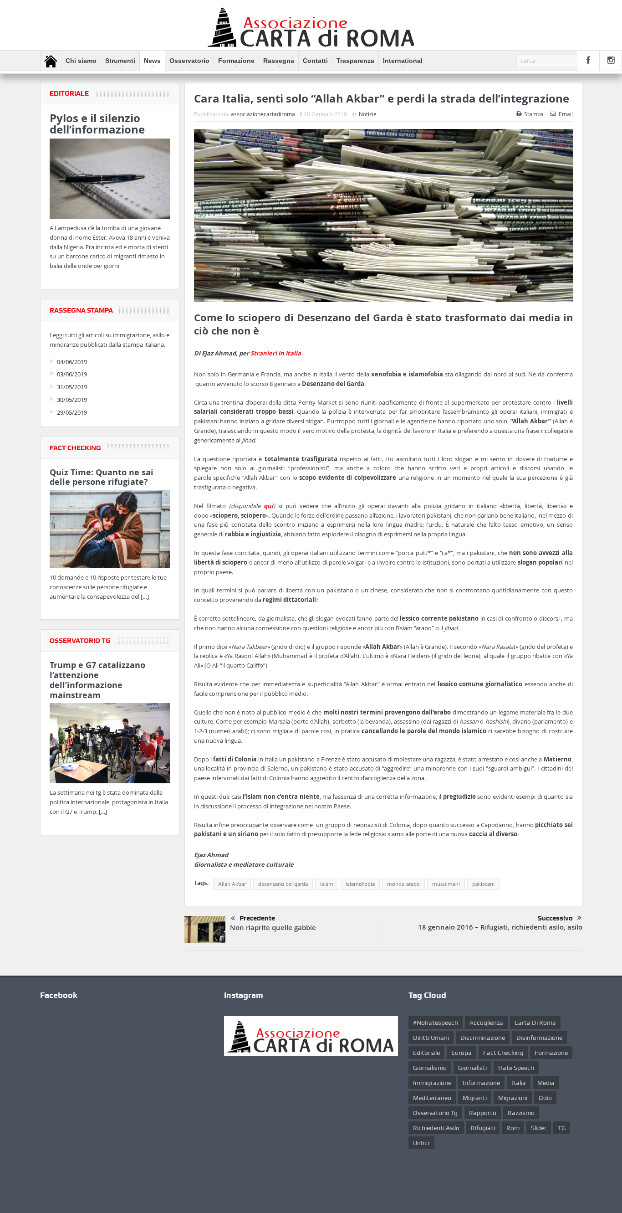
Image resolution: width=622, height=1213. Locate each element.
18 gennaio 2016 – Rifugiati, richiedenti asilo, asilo (500, 927)
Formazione (236, 60)
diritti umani (431, 1037)
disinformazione (539, 1037)
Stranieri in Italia (275, 353)
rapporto (482, 1112)
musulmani (446, 884)
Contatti (315, 60)
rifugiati (483, 1127)
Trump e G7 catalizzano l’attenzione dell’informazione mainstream (97, 679)
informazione (481, 1082)
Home (51, 61)
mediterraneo (432, 1097)
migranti (475, 1097)
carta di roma (535, 1022)
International (403, 60)
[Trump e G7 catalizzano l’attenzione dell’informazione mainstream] (110, 744)
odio (545, 1097)
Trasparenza (355, 60)
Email (566, 114)
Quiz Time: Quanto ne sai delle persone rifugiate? (101, 477)
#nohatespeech (435, 1022)
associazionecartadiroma (263, 114)
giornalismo (430, 1067)
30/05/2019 (72, 400)
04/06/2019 (72, 362)
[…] (145, 596)
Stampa (534, 114)
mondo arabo (403, 884)
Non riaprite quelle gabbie (273, 927)
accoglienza (486, 1022)
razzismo (521, 1112)
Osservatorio (189, 60)
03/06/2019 (72, 374)
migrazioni (512, 1097)
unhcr (421, 1142)
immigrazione (432, 1082)
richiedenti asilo (436, 1127)
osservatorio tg (435, 1112)
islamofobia (360, 884)
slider (538, 1127)
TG (562, 1127)
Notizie (368, 114)
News (152, 60)
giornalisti (472, 1067)
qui (268, 506)
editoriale (426, 1052)
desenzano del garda (283, 884)
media (546, 1082)
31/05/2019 (72, 387)
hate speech (516, 1067)
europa (461, 1052)
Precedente (257, 918)
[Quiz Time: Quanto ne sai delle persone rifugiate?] (110, 531)
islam (326, 884)
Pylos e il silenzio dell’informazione (97, 123)
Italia (518, 1082)
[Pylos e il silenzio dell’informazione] (110, 180)
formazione (551, 1052)
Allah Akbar (232, 884)
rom (513, 1127)
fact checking (503, 1052)
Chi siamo (81, 60)
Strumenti (120, 60)
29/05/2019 (72, 412)
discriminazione (482, 1037)
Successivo (555, 918)
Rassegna (278, 60)
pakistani (483, 884)
